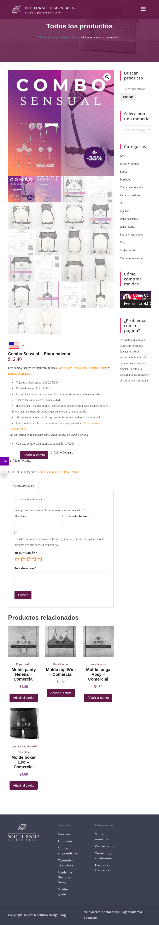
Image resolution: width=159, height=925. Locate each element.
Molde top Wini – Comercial (61, 672)
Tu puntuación (25, 553)
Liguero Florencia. (19, 373)
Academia (135, 912)
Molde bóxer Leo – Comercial (23, 762)
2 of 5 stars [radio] (22, 559)
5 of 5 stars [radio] (40, 559)
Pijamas (124, 211)
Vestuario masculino (131, 258)
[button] (107, 77)
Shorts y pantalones (131, 234)
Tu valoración (25, 568)
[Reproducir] (125, 304)
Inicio (86, 912)
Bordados (125, 179)
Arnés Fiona (65, 367)
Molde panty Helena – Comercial (24, 674)
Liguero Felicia (98, 367)
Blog (123, 912)
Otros (123, 203)
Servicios (64, 834)
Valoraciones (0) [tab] (24, 485)
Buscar (128, 97)
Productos (65, 841)
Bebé (123, 156)
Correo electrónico (75, 516)
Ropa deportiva (129, 218)
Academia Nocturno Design (65, 877)
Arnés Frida (81, 367)
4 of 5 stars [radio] (34, 559)
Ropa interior (72, 472)
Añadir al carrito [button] (23, 697)
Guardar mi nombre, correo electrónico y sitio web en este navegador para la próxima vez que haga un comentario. (59, 542)
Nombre (20, 516)
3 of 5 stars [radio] (28, 559)
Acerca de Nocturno (105, 912)
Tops (122, 242)
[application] (135, 299)
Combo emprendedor (50, 472)
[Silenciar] (146, 304)
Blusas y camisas (129, 163)
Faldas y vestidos (130, 195)
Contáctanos (104, 846)
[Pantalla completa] (149, 304)
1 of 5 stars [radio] (16, 559)
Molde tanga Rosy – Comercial (98, 674)
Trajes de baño (128, 250)
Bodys (123, 171)
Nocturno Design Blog (50, 8)
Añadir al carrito (34, 455)
